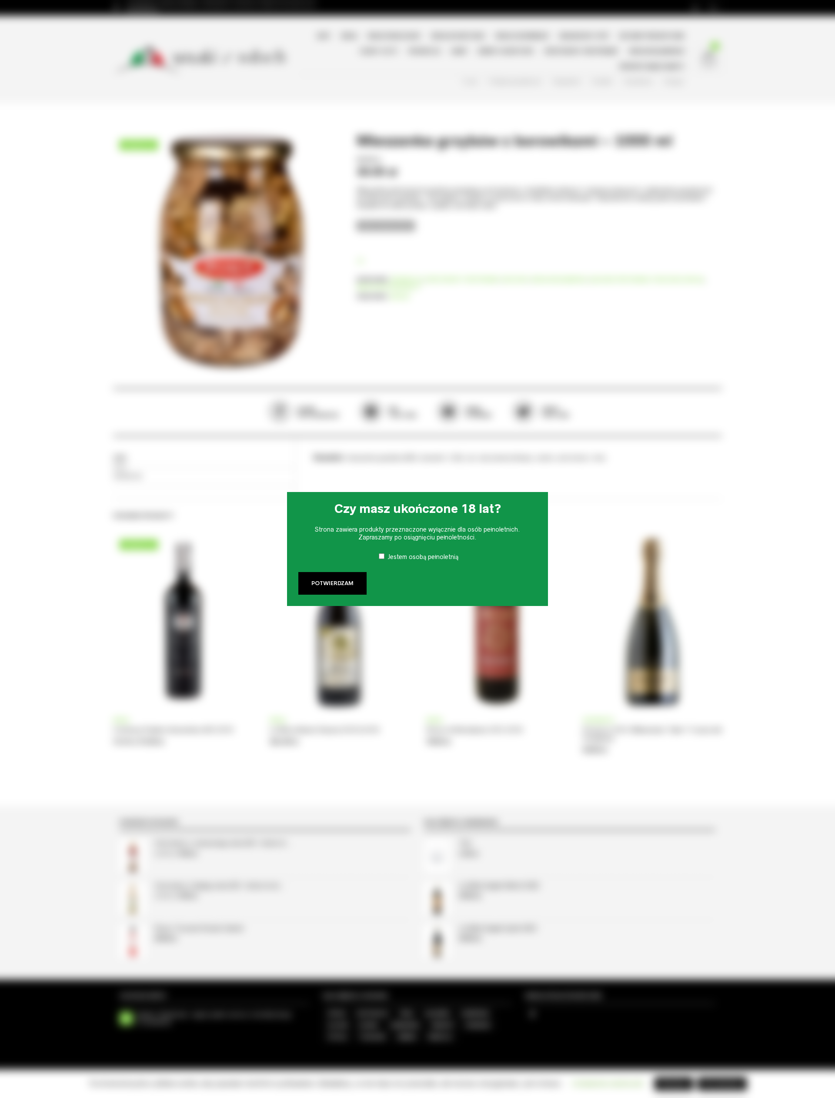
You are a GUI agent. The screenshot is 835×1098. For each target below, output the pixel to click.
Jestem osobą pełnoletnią (422, 556)
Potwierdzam (332, 583)
